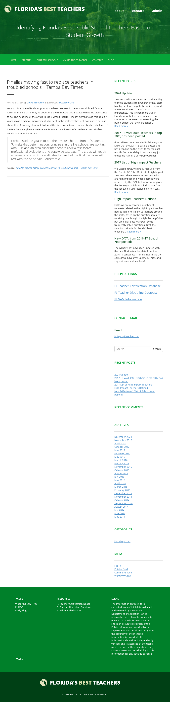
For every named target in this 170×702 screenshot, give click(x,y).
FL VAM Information (128, 299)
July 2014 (119, 510)
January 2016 (121, 463)
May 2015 (119, 480)
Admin (157, 10)
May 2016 (119, 456)
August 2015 (121, 473)
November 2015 (123, 466)
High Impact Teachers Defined (135, 199)
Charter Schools (47, 60)
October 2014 (121, 500)
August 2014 (121, 506)
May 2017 (119, 450)
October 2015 (121, 470)
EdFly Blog (21, 610)
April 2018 (120, 443)
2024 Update (123, 93)
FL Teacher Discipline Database (136, 293)
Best (49, 8)
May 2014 (119, 516)
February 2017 (122, 453)
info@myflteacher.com (126, 336)
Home (12, 60)
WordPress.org (122, 575)
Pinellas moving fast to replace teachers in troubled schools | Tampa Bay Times (57, 167)
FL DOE (19, 607)
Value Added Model (75, 60)
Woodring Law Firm (26, 603)
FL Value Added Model (69, 610)
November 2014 (123, 496)
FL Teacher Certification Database (137, 286)
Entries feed (121, 569)
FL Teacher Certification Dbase (73, 603)
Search (157, 348)
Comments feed (123, 572)
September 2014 (123, 503)
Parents (26, 60)
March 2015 (121, 486)
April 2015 (120, 483)
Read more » (121, 126)
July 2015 (119, 476)
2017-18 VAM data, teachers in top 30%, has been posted (138, 134)
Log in (117, 565)
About (119, 10)
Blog (111, 60)
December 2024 (123, 436)
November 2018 (123, 440)
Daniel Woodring (35, 102)
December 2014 (123, 493)
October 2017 (121, 446)
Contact (138, 10)
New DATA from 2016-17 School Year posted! (136, 240)
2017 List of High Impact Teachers (137, 162)
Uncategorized (66, 102)
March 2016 (121, 460)
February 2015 (122, 490)
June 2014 (119, 513)
